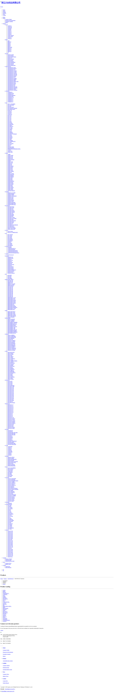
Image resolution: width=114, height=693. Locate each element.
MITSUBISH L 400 (11, 328)
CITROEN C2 (10, 98)
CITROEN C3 (10, 99)
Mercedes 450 (10, 295)
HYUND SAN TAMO (12, 218)
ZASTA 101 (10, 151)
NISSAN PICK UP (11, 344)
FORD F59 (10, 164)
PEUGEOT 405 (11, 394)
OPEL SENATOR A (11, 372)
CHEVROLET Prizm (12, 83)
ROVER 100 (10, 430)
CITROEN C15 (11, 97)
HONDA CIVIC (11, 194)
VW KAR (10, 515)
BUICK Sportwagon (11, 65)
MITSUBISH (7, 318)
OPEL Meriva (10, 367)
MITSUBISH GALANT (12, 326)
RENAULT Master (11, 421)
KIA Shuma (10, 244)
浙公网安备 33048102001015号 (7, 691)
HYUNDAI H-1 (11, 225)
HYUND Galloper (11, 212)
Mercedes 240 (10, 289)
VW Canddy (10, 507)
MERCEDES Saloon (12, 303)
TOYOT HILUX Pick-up (12, 488)
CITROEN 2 (10, 92)
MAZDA (7, 255)
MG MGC (10, 276)
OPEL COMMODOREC (12, 360)
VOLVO (7, 530)
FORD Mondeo (11, 175)
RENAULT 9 (10, 416)
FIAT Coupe (10, 127)
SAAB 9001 (10, 446)
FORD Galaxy (10, 170)
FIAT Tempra (10, 140)
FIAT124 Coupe (11, 146)
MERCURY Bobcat (11, 311)
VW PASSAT (10, 521)
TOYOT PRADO (11, 491)
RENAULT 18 (10, 406)
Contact (4, 15)
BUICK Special (11, 64)
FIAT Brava (10, 125)
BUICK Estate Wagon (12, 56)
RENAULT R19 (11, 424)
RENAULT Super (11, 428)
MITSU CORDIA (11, 320)
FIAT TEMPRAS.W (11, 141)
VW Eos (9, 509)
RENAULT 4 (10, 413)
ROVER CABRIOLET (12, 441)
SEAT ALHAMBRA (12, 467)
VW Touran (10, 526)
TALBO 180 (10, 471)
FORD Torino (10, 186)
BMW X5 (9, 49)
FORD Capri (10, 152)
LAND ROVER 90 (11, 249)
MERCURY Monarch (12, 315)
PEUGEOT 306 (11, 390)
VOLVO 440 (10, 536)
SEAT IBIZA (10, 472)
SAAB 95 (9, 452)
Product (4, 11)
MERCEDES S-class (12, 301)
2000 (9, 40)
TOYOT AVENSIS (11, 479)
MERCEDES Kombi (12, 300)
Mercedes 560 (10, 281)
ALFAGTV (10, 114)
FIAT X (9, 145)
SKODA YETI (10, 463)
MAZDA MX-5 (11, 267)
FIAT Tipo (10, 142)
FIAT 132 (9, 121)
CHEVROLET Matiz (12, 80)
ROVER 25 (10, 435)
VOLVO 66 (10, 539)
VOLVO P (10, 548)
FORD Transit (10, 188)
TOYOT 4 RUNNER (12, 478)
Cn (1, 6)
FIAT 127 (9, 117)
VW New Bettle (11, 520)
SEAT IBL (10, 473)
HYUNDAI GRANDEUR (13, 224)
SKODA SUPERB (11, 464)
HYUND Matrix (11, 215)
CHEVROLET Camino (12, 71)
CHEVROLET (8, 66)
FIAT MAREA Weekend (12, 108)
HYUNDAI (7, 205)
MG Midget (10, 278)
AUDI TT (9, 37)
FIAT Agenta (10, 123)
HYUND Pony (10, 216)
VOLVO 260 (10, 535)
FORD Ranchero (11, 181)
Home (4, 9)
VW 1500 (9, 505)
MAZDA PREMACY (12, 269)
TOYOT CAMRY (11, 481)
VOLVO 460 (10, 537)
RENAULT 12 (10, 404)
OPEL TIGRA (10, 375)
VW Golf (9, 511)
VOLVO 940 (10, 543)
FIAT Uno (10, 144)
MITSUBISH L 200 (11, 327)
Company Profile (8, 19)
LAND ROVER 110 (11, 248)
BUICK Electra (10, 55)
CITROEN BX (10, 96)
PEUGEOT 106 (11, 388)
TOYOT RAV (10, 493)
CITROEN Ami (11, 93)
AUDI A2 (9, 31)
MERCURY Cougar (11, 313)
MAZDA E (10, 265)
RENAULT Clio (11, 417)
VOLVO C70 (10, 547)
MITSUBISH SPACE (12, 333)
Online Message (8, 567)
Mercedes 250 (10, 290)
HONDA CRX (10, 198)
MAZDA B (10, 263)
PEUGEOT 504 (11, 396)
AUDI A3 (9, 25)
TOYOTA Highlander (12, 494)
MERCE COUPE (11, 284)
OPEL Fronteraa (11, 364)
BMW (6, 39)
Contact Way (7, 566)
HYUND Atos (10, 208)
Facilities (4, 13)
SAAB (6, 445)
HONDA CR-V (11, 197)
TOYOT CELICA (11, 483)
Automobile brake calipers (8, 660)
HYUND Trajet (11, 222)
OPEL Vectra (10, 377)
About (4, 10)
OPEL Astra (10, 355)
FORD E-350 (10, 157)
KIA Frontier (10, 238)
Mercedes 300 (10, 292)
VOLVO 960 (10, 545)
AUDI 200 (10, 27)
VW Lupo (9, 518)
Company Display (8, 558)
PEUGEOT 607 (11, 399)
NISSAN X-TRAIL (11, 350)
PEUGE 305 (10, 384)
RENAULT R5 (10, 425)
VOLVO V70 (10, 555)
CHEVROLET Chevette (12, 75)
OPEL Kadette (10, 365)
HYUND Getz (10, 213)
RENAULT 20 (10, 409)
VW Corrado (10, 508)
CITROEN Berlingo (11, 95)
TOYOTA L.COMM (12, 495)
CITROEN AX (10, 94)
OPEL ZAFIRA (11, 379)
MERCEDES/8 (10, 285)
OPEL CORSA (10, 361)
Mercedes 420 (10, 294)
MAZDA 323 (10, 260)
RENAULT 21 (10, 410)
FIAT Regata (10, 137)
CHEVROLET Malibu (12, 79)
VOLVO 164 (10, 533)
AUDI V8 (9, 38)
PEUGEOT (7, 380)
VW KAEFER (10, 513)
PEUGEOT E (10, 401)
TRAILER (7, 502)
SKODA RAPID (11, 460)
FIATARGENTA (11, 147)
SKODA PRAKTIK (11, 465)
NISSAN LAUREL (11, 341)
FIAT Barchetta (10, 124)
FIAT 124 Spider (11, 105)
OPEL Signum (10, 373)
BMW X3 (9, 48)
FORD (6, 153)
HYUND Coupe (11, 209)
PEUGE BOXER (11, 385)
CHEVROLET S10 (11, 85)
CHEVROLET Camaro (12, 70)
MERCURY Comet (11, 312)
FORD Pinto (10, 178)
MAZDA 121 (10, 257)
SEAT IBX (10, 474)
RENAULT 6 (10, 415)
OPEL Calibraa (10, 356)
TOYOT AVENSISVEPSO (13, 480)
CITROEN (7, 91)
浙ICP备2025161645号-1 (10, 689)
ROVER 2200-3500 (11, 434)
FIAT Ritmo (10, 138)
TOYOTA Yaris (11, 501)
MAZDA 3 (10, 259)
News (4, 14)
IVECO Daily (10, 231)
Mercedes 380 (10, 293)
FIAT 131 (9, 119)
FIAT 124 (9, 115)
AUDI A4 (9, 32)
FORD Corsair (10, 155)
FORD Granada (11, 171)
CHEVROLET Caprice (12, 72)
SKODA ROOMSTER (12, 459)
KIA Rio (9, 242)
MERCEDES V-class (12, 308)
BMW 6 (9, 45)
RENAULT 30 (10, 412)
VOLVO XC (10, 556)
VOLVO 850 (10, 542)
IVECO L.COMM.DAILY (13, 232)
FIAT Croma (10, 128)
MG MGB (10, 275)
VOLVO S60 (10, 550)
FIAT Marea (10, 131)
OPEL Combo (10, 359)
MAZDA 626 (10, 262)
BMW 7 (9, 46)
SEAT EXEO (10, 470)
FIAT (6, 102)
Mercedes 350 (10, 280)
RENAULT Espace (11, 418)
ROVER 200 (10, 431)
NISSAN (7, 334)
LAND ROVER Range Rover (13, 252)
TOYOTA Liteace (11, 496)
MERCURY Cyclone (12, 314)
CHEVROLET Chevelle (12, 73)
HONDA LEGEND (11, 202)
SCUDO (9, 149)
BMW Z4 (9, 51)
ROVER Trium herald (12, 444)
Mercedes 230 (10, 288)
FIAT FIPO (10, 129)
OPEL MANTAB (11, 366)
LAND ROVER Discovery (13, 251)
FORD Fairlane (10, 166)
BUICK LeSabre (11, 58)
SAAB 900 (10, 450)
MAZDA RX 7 (10, 272)
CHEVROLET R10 (11, 84)
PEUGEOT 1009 (11, 386)
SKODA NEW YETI (12, 462)
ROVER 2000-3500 (11, 433)
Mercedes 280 (10, 291)
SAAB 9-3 (10, 447)
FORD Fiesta (10, 168)
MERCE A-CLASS (11, 283)
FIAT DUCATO (11, 107)
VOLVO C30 (10, 546)
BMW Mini (10, 47)
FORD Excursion (11, 159)
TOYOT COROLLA (12, 485)
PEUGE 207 (10, 381)
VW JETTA (10, 512)
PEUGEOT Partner (11, 402)
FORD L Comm (11, 173)
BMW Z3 (9, 50)
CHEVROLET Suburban (12, 87)
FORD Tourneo (11, 187)
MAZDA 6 (10, 261)
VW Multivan (10, 519)
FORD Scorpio (10, 184)
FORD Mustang (11, 176)
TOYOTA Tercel (11, 498)
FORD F (9, 160)
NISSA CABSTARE (12, 336)
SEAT (6, 466)
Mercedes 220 (10, 287)
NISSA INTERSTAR (12, 337)
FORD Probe (10, 179)
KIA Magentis (10, 239)
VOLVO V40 (10, 553)
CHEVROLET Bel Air (12, 68)
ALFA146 (10, 112)
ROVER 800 (10, 440)
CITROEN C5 (10, 101)
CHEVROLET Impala (12, 76)
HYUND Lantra (11, 214)
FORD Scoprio (10, 183)
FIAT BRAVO (10, 126)
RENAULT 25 (10, 411)
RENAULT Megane (11, 422)
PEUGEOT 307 (11, 391)
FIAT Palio (10, 134)
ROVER (7, 429)
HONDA (7, 191)
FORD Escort (10, 158)
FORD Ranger (10, 182)
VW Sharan (10, 524)
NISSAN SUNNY (11, 346)
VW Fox (9, 510)
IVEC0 (6, 230)
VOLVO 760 (10, 541)
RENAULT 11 (10, 405)
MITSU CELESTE (11, 319)
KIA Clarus (10, 237)
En (2, 6)
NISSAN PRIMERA (12, 345)
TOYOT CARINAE (11, 482)
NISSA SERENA (11, 338)
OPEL (6, 351)
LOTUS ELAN (11, 254)
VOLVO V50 (10, 554)
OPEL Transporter (11, 376)
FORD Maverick (11, 174)
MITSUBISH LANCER (12, 329)
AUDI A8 (9, 34)
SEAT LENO (10, 475)
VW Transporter (11, 527)
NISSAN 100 (10, 339)
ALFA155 (10, 113)
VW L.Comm (10, 516)
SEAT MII (10, 476)
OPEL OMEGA (11, 370)
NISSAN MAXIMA (11, 343)
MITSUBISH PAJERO (12, 330)
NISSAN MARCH (11, 342)
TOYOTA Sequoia (11, 497)
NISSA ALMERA (11, 335)
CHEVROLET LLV (11, 77)
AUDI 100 (10, 26)
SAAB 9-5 (10, 448)
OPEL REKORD (11, 371)
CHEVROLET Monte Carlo (13, 81)
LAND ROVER (8, 246)
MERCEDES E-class (12, 299)
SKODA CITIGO (11, 457)
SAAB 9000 (10, 451)
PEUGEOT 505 (11, 397)
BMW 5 (9, 43)
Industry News (8, 564)
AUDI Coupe (10, 36)
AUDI (6, 24)
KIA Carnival (10, 234)
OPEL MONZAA (11, 369)
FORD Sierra (10, 185)
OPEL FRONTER (11, 363)
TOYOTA (7, 477)
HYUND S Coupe (11, 217)
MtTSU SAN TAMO (12, 228)
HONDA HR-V (11, 199)
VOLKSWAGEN (8, 504)
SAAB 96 (9, 454)
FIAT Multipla (10, 132)
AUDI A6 (9, 33)
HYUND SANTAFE (12, 220)
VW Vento (10, 528)
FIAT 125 (9, 116)
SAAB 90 (9, 449)
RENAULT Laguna (11, 420)
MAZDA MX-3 (11, 266)
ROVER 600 (10, 437)
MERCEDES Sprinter (12, 306)
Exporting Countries (9, 21)
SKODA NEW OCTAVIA (13, 461)
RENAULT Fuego (11, 419)
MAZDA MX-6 (11, 268)
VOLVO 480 (10, 538)
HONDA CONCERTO (12, 196)
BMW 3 (9, 42)
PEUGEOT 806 (11, 400)
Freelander (10, 247)
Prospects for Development (10, 20)
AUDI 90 (9, 30)
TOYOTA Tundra (11, 500)
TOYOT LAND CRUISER (13, 489)
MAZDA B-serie (11, 264)
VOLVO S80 (10, 552)
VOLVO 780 (10, 531)
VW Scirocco (10, 523)
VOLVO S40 (10, 549)
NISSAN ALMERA (11, 340)
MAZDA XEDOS (11, 273)
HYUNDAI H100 (11, 227)
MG (6, 274)
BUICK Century (11, 54)
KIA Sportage (10, 245)
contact (1, 630)
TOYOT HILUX (11, 487)
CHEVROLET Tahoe (12, 88)
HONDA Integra (11, 200)
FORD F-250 (10, 161)
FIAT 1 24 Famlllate (11, 103)
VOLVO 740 (10, 540)
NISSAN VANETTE (12, 349)
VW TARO (10, 525)
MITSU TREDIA (11, 321)
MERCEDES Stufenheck (12, 307)
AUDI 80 (9, 28)
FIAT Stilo (10, 139)
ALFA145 (10, 111)
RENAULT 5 (10, 414)
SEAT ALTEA (10, 468)
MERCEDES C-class (12, 297)
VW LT (9, 517)
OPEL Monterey (11, 368)
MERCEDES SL (11, 304)
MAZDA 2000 (10, 258)
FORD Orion (10, 177)
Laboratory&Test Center (9, 561)
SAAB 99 (9, 455)
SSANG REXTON (11, 229)
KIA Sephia (10, 243)
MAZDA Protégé (11, 270)
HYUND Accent (11, 207)
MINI (6, 310)
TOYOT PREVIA (11, 492)
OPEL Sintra (10, 374)
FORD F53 (10, 163)
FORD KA (10, 172)
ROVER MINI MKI (11, 443)
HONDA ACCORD (11, 192)
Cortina (9, 154)
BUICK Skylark (11, 63)
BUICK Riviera (11, 61)
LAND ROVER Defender (13, 250)
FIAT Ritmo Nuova (11, 109)
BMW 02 (9, 41)
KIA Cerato (10, 236)
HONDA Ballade (11, 193)
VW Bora (9, 506)
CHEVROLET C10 (11, 69)
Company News (8, 563)
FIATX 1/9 (10, 110)
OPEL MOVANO (11, 352)
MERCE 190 (10, 282)
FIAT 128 (9, 118)
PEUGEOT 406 (11, 395)
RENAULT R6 (10, 426)
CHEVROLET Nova (12, 82)
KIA (6, 233)
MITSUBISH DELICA (12, 324)
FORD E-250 (10, 156)
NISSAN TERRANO (12, 348)
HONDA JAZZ (11, 201)
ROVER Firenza (11, 442)
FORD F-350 (10, 162)
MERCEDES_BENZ (9, 279)
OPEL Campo (10, 357)
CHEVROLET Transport (12, 90)
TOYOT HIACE (11, 486)
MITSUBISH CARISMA (12, 322)
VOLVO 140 (10, 532)
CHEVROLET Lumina (12, 78)
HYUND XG (10, 223)
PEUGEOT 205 (11, 389)
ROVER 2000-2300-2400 (12, 432)
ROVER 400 (10, 436)
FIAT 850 (9, 106)
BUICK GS (10, 57)
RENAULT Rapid (11, 427)
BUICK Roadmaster (11, 62)
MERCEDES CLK (11, 298)
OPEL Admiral (10, 353)
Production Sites (8, 559)
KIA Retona (10, 240)
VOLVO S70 (10, 551)
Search (4, 584)
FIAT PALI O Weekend (12, 133)
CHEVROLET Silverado (12, 86)
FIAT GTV (10, 130)
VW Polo (9, 522)
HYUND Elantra (11, 206)
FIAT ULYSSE (10, 143)
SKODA (7, 456)
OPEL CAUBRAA (11, 358)
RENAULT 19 (10, 407)
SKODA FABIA (11, 458)
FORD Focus (10, 169)
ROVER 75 (10, 439)
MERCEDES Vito (11, 309)
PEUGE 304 (10, 383)
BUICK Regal (10, 60)
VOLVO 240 (10, 534)
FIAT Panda (10, 136)
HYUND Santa (10, 219)
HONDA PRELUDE (12, 203)
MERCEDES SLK (11, 305)
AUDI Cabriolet (11, 35)
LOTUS (6, 253)
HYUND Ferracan (11, 210)
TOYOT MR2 (10, 490)
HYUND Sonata (11, 221)
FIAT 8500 (10, 122)
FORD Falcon (10, 167)
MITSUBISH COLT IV (12, 323)
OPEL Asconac (10, 354)
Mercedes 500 (10, 296)
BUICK (6, 53)
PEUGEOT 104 (11, 387)
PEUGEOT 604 (11, 398)
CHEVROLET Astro (12, 67)
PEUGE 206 (10, 382)
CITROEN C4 (10, 100)
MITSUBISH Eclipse (12, 325)
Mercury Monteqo (11, 316)
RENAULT (7, 403)
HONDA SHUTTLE (12, 204)
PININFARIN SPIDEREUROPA (14, 148)
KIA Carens (10, 235)
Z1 (8, 52)
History (6, 22)
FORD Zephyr (10, 189)
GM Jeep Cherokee (11, 190)
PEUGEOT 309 (11, 392)
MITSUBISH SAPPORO (12, 331)
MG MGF (9, 277)
